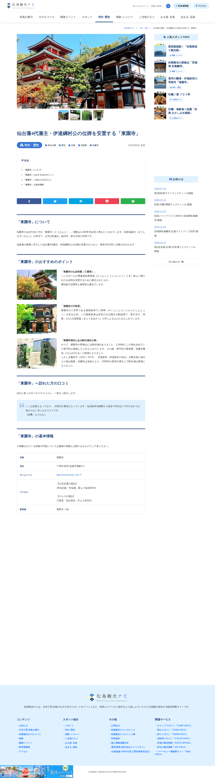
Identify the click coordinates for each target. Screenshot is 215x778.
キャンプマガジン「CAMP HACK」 (174, 725)
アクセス (201, 6)
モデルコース (47, 17)
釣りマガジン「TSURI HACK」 (171, 734)
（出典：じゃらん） (36, 414)
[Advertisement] (81, 641)
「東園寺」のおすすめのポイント (38, 175)
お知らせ (22, 725)
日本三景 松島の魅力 (28, 730)
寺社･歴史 (69, 730)
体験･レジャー (71, 734)
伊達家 (84, 145)
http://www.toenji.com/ (68, 475)
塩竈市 (95, 145)
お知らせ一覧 (177, 262)
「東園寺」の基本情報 (33, 184)
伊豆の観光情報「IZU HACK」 (171, 747)
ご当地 (147, 17)
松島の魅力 (26, 17)
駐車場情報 (183, 6)
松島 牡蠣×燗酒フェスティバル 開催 (173, 204)
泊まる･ (188, 17)
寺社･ (104, 17)
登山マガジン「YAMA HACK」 (171, 730)
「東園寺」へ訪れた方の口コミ (37, 180)
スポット (87, 17)
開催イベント (24, 743)
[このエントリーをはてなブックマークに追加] (81, 201)
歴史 (63, 145)
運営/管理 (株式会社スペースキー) (127, 747)
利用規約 (114, 738)
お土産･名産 (70, 743)
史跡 (73, 145)
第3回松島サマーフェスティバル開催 (173, 193)
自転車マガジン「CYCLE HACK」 (173, 738)
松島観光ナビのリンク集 (122, 734)
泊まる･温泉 (70, 747)
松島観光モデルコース (29, 734)
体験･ (124, 17)
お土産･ (167, 17)
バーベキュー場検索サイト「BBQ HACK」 (173, 753)
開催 (68, 17)
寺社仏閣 (52, 145)
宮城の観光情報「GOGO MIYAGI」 (173, 743)
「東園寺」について (32, 170)
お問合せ (114, 725)
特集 (20, 738)
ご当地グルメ (70, 738)
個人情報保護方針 (119, 743)
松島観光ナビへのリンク (122, 730)
